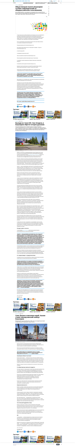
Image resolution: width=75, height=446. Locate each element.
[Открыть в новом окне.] (20, 106)
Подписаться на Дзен (55, 1)
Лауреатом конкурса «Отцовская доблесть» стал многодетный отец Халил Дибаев (53, 3)
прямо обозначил (25, 230)
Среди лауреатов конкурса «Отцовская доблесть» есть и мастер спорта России (41, 3)
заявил (30, 353)
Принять (58, 444)
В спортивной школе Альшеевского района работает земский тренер (28, 3)
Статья (14, 2)
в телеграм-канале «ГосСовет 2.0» (33, 154)
